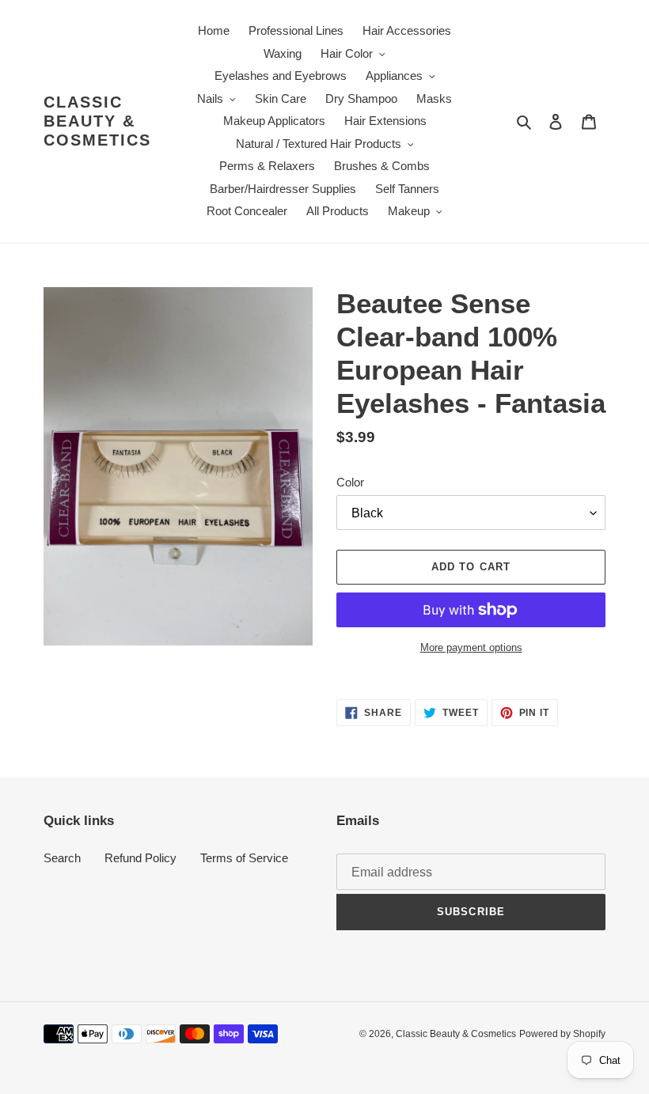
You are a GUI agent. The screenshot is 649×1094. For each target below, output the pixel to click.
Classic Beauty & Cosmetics (97, 121)
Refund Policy (140, 858)
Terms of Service (244, 858)
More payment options (471, 647)
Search (62, 858)
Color (350, 482)
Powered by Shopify (562, 1033)
